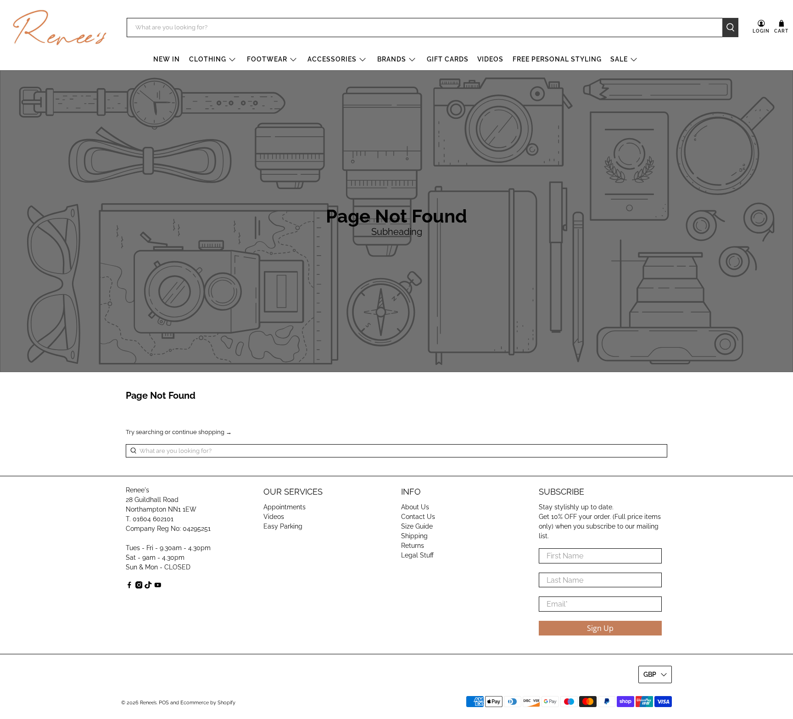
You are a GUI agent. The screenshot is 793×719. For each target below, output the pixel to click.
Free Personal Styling (557, 59)
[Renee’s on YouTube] (158, 586)
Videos (490, 59)
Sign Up (600, 628)
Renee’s (148, 703)
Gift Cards (448, 59)
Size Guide (417, 526)
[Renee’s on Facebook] (129, 586)
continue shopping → (202, 432)
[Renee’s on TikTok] (148, 586)
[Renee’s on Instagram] (139, 586)
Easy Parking (282, 526)
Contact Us (418, 516)
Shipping (414, 536)
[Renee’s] (60, 27)
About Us (415, 507)
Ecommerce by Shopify (207, 703)
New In (166, 59)
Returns (412, 545)
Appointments (284, 507)
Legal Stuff (417, 555)
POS (164, 703)
